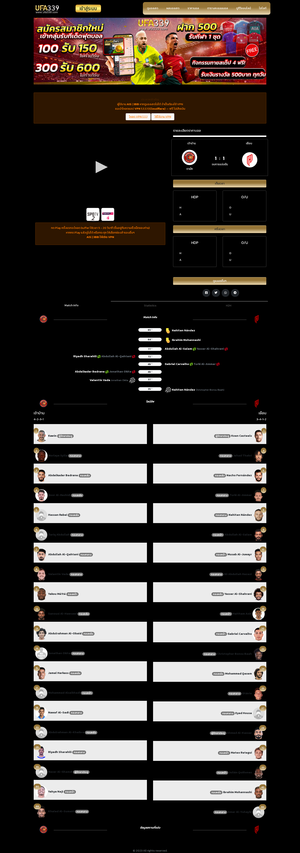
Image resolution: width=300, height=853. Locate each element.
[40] (258, 792)
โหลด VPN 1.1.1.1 (138, 117)
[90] (258, 812)
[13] (41, 633)
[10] (258, 554)
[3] (41, 475)
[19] (258, 614)
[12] (41, 614)
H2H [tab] (228, 305)
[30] (41, 772)
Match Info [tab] (71, 305)
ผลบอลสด (172, 8)
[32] (258, 753)
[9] (258, 534)
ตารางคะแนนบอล (217, 8)
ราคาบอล (193, 8)
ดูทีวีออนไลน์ (243, 8)
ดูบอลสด (152, 8)
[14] (41, 653)
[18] (41, 712)
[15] (41, 673)
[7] (41, 554)
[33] (258, 772)
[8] (41, 574)
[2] (41, 455)
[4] (41, 495)
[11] (41, 594)
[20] (258, 633)
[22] (41, 732)
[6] (41, 534)
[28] (258, 733)
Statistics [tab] (150, 305)
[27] (258, 713)
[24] (258, 673)
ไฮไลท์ (262, 8)
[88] (41, 811)
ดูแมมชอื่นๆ (219, 281)
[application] (100, 167)
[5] (41, 515)
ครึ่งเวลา (219, 229)
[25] (258, 693)
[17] (41, 693)
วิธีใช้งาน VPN (162, 117)
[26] (41, 752)
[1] (41, 436)
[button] (100, 167)
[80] (41, 791)
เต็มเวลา (219, 183)
